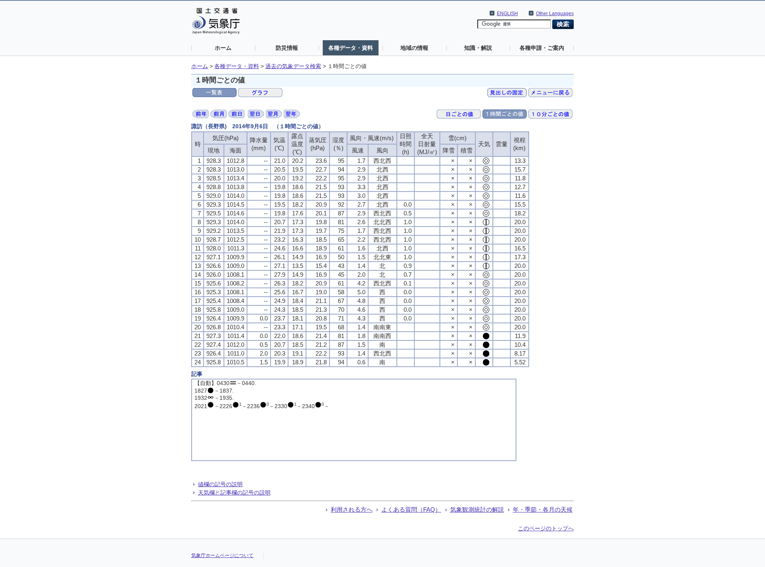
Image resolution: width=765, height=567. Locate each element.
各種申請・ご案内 (542, 48)
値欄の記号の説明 (220, 484)
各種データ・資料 (350, 48)
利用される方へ (352, 509)
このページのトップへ (546, 528)
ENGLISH (507, 13)
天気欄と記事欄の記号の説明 (234, 492)
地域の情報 (414, 48)
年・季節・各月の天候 (543, 509)
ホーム (223, 48)
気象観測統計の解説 (477, 509)
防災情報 (287, 48)
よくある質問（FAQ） (411, 509)
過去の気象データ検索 (293, 66)
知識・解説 (478, 48)
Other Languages (555, 13)
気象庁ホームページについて (222, 555)
